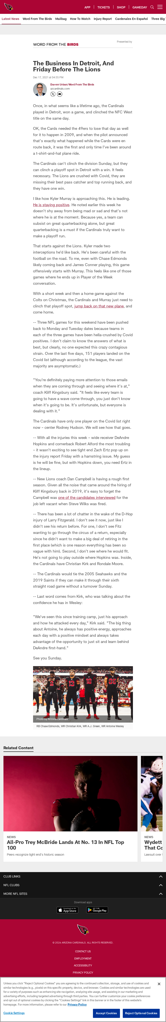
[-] (55, 43)
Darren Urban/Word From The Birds (72, 84)
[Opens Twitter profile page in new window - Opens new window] (53, 94)
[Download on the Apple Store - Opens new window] (67, 910)
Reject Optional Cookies (141, 1013)
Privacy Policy (83, 972)
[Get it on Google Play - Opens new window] (97, 912)
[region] (83, 999)
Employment (83, 958)
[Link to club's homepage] (8, 5)
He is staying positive (51, 204)
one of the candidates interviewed (86, 497)
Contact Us (83, 951)
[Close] (159, 984)
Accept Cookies (106, 1013)
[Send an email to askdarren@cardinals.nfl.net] (59, 94)
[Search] (152, 7)
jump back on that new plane (99, 306)
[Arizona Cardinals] (83, 930)
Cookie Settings (14, 1013)
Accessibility (83, 965)
